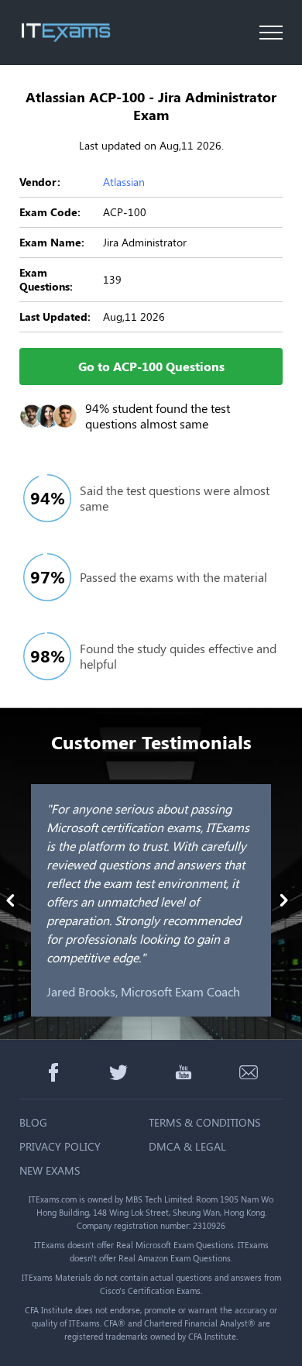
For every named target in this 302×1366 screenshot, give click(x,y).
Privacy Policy (60, 1146)
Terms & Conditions (204, 1122)
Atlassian (124, 181)
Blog (33, 1122)
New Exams (49, 1170)
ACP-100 (124, 212)
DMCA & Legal (187, 1146)
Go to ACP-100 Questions (151, 366)
